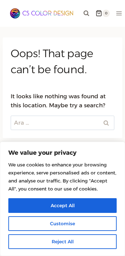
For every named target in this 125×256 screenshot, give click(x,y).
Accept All (63, 206)
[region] (62, 199)
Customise (62, 224)
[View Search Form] (86, 13)
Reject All (63, 242)
